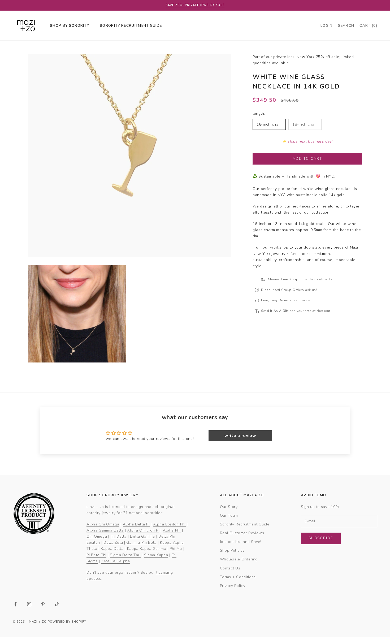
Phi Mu (176, 548)
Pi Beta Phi (96, 555)
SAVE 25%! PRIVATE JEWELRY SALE (195, 5)
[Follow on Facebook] (15, 604)
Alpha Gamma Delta (105, 530)
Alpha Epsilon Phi (169, 524)
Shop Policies (232, 550)
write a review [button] (240, 436)
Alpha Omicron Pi (143, 530)
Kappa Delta (112, 548)
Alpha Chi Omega (102, 524)
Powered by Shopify (67, 622)
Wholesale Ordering (239, 559)
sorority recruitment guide (131, 25)
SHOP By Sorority (69, 25)
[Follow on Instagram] (29, 604)
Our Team (229, 515)
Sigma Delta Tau (125, 555)
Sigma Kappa (156, 555)
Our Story (229, 506)
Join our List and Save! (240, 541)
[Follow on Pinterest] (43, 604)
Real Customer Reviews (242, 533)
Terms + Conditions (238, 577)
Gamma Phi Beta (141, 542)
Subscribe (321, 538)
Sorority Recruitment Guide (245, 524)
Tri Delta (119, 536)
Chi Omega (96, 536)
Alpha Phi (172, 530)
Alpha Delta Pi (136, 524)
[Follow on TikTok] (56, 604)
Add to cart (307, 158)
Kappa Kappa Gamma (146, 548)
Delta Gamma (142, 536)
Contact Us (230, 568)
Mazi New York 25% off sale (313, 56)
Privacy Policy (232, 585)
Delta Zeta (113, 542)
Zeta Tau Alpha (115, 561)
